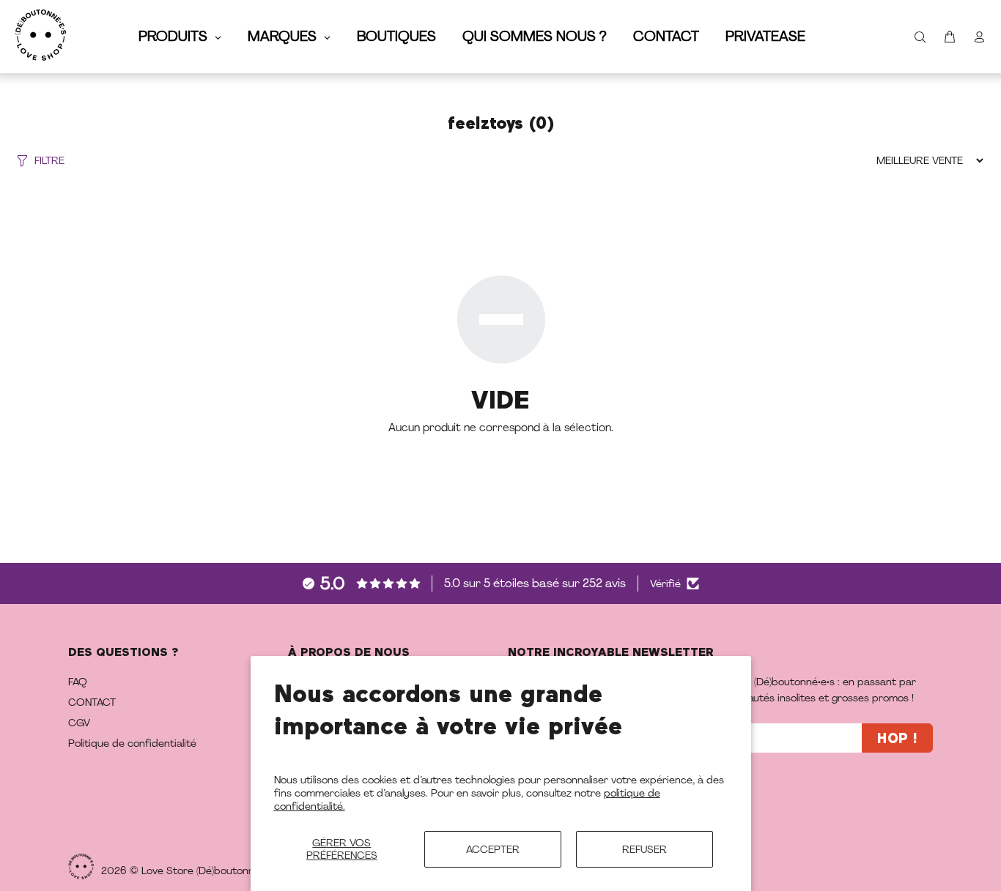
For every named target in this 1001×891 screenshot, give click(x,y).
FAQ (77, 681)
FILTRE (49, 160)
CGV (79, 722)
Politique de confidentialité (132, 743)
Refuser (644, 849)
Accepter (493, 849)
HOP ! (897, 739)
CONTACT (92, 702)
